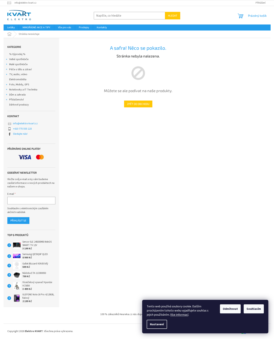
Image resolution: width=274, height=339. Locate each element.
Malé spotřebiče (18, 64)
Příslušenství (16, 100)
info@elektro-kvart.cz (25, 123)
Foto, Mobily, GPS (19, 84)
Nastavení (157, 324)
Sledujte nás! (20, 134)
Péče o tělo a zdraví (20, 69)
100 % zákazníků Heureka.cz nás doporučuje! (125, 314)
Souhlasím (254, 309)
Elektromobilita (17, 79)
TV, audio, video (18, 74)
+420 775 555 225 (22, 129)
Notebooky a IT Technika (23, 90)
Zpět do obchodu (138, 103)
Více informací (179, 315)
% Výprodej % (17, 54)
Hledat (172, 15)
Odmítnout (230, 309)
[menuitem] (11, 27)
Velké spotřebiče (19, 59)
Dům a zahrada (17, 95)
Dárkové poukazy (19, 105)
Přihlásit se (18, 220)
